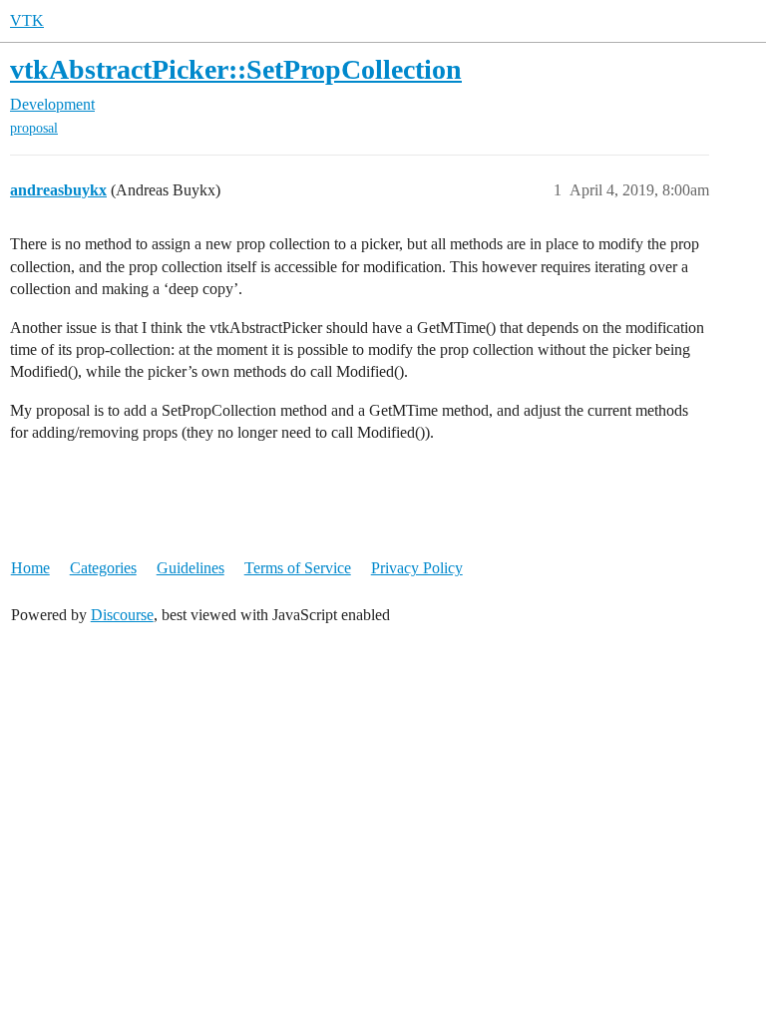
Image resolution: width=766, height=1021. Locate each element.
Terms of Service (297, 567)
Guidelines (190, 567)
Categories (103, 567)
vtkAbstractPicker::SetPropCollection (236, 69)
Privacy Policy (417, 567)
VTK (27, 20)
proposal (34, 128)
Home (30, 567)
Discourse (122, 614)
